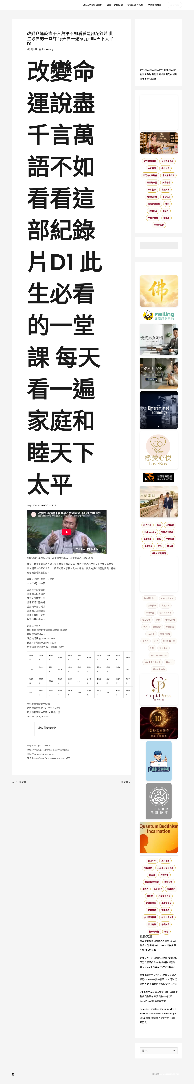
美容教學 (166, 182)
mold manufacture (159, 655)
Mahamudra (150, 532)
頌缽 (167, 204)
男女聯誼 (165, 861)
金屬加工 (165, 605)
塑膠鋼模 (152, 910)
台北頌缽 (151, 78)
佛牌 (145, 627)
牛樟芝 (165, 211)
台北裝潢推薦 (150, 917)
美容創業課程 (154, 204)
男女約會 (164, 875)
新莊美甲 (158, 889)
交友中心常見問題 (165, 868)
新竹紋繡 (170, 74)
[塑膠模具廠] (159, 410)
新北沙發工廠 (167, 917)
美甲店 (150, 896)
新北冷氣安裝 (165, 612)
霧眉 (151, 69)
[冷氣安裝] (159, 761)
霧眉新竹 (158, 69)
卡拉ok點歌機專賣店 (92, 5)
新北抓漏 (170, 627)
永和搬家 (152, 189)
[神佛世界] (159, 291)
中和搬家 (152, 168)
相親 (152, 648)
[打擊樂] (159, 315)
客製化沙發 (152, 197)
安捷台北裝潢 (167, 532)
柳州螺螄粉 (154, 931)
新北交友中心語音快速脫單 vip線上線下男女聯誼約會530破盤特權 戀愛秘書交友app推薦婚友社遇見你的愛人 (158, 962)
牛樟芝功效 (159, 225)
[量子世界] (159, 837)
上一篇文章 (19, 782)
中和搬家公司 (168, 175)
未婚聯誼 (148, 546)
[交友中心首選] (159, 689)
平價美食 (165, 924)
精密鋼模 (165, 910)
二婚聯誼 (170, 539)
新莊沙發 (146, 620)
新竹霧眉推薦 (158, 74)
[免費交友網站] (159, 723)
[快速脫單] (159, 501)
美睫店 (145, 641)
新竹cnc (169, 662)
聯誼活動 (148, 868)
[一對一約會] (159, 339)
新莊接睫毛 (151, 903)
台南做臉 (166, 197)
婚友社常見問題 (159, 553)
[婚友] (159, 450)
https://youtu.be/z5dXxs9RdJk (41, 505)
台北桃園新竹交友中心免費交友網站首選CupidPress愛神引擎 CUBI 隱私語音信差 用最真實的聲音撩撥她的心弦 (158, 979)
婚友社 (170, 546)
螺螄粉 (166, 218)
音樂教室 (152, 605)
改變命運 (32, 49)
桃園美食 (165, 189)
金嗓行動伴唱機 (135, 5)
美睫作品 (171, 889)
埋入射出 (147, 525)
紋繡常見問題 (164, 896)
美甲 (156, 641)
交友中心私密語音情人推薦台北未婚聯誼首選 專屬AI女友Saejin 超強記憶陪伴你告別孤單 (158, 945)
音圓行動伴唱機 (115, 5)
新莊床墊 (150, 612)
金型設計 (157, 627)
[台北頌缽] (159, 801)
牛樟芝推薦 (153, 218)
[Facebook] (13, 1074)
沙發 (158, 620)
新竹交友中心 (159, 669)
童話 (159, 539)
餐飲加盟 (165, 168)
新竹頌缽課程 (150, 161)
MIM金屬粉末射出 (152, 662)
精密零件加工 (150, 598)
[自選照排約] (159, 373)
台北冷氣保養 (167, 161)
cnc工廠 (151, 634)
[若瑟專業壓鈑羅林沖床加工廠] (159, 477)
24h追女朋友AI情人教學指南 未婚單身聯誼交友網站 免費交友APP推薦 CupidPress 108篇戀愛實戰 (159, 996)
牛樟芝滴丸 (166, 903)
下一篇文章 (124, 782)
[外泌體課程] (159, 143)
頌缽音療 (168, 882)
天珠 (160, 546)
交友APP (152, 861)
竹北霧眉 (168, 69)
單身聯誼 (147, 539)
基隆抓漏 (153, 211)
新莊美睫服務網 (47, 727)
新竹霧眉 (144, 69)
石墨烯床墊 (152, 182)
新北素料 (163, 648)
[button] (174, 5)
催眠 (166, 931)
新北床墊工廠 (169, 641)
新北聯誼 (152, 924)
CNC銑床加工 (167, 598)
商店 (159, 525)
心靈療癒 (170, 525)
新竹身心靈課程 (150, 175)
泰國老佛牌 (165, 634)
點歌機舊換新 (154, 5)
